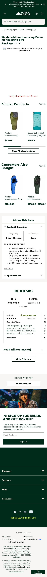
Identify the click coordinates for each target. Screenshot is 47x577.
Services (6, 480)
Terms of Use (6, 536)
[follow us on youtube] (31, 512)
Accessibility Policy (8, 539)
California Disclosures (16, 542)
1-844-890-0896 (22, 555)
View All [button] (42, 104)
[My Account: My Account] (36, 13)
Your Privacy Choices (31, 539)
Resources (7, 498)
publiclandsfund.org (16, 571)
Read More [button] (8, 268)
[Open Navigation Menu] (5, 13)
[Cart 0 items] (42, 13)
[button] (23, 151)
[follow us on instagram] (21, 512)
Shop (4, 489)
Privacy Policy (28, 536)
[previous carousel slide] (5, 4)
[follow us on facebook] (16, 512)
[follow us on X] (26, 512)
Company (6, 471)
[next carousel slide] (41, 4)
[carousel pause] (44, 4)
